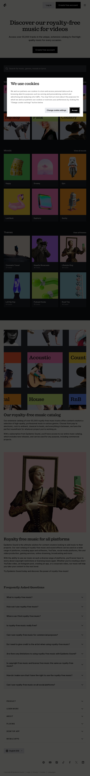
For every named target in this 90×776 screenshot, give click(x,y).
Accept (74, 110)
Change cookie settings (56, 110)
